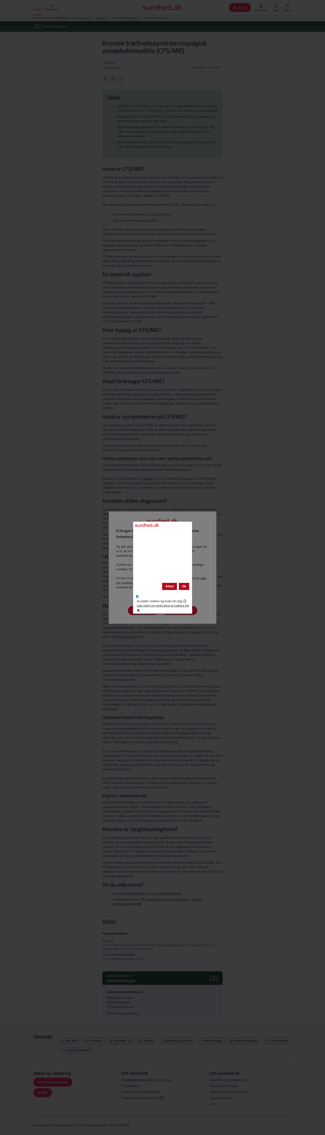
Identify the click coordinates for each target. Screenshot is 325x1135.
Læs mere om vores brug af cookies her (163, 605)
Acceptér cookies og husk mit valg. (163, 603)
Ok (184, 586)
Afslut (169, 586)
